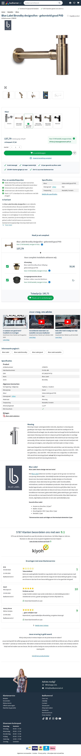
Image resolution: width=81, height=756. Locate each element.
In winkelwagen (39, 153)
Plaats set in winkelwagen (41, 298)
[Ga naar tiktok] (43, 718)
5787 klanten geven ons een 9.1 (53, 9)
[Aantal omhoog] (19, 147)
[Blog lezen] (15, 322)
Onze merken (46, 715)
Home (3, 12)
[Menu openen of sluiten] (3, 3)
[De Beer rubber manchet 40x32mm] (17, 280)
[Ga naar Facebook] (50, 718)
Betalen (5, 698)
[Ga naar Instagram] (53, 718)
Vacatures (45, 710)
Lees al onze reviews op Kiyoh (39, 541)
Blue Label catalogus (12, 416)
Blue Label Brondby (20, 352)
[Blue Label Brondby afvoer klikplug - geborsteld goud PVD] (17, 266)
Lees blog (6, 340)
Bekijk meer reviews (41, 625)
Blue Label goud (37, 352)
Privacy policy (42, 753)
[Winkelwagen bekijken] (78, 3)
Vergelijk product (75, 16)
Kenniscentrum (47, 713)
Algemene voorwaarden (24, 753)
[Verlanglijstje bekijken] (74, 3)
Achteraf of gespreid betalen (29, 9)
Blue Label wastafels (54, 352)
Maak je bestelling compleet (42, 158)
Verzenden (6, 701)
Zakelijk (44, 701)
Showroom (45, 705)
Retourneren (7, 703)
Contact (44, 703)
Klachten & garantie (9, 708)
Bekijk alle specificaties (49, 194)
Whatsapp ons (51, 685)
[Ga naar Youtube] (59, 718)
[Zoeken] (60, 3)
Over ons (45, 698)
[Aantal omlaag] (12, 147)
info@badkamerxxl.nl (54, 688)
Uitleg (54, 187)
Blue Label (5, 352)
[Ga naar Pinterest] (56, 718)
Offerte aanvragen (9, 705)
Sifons (17, 12)
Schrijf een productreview (40, 656)
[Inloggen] (70, 3)
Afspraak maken (47, 708)
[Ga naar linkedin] (46, 718)
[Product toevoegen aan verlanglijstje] (74, 153)
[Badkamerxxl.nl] (13, 2)
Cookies (34, 753)
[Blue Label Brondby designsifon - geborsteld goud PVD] (40, 55)
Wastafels (10, 12)
